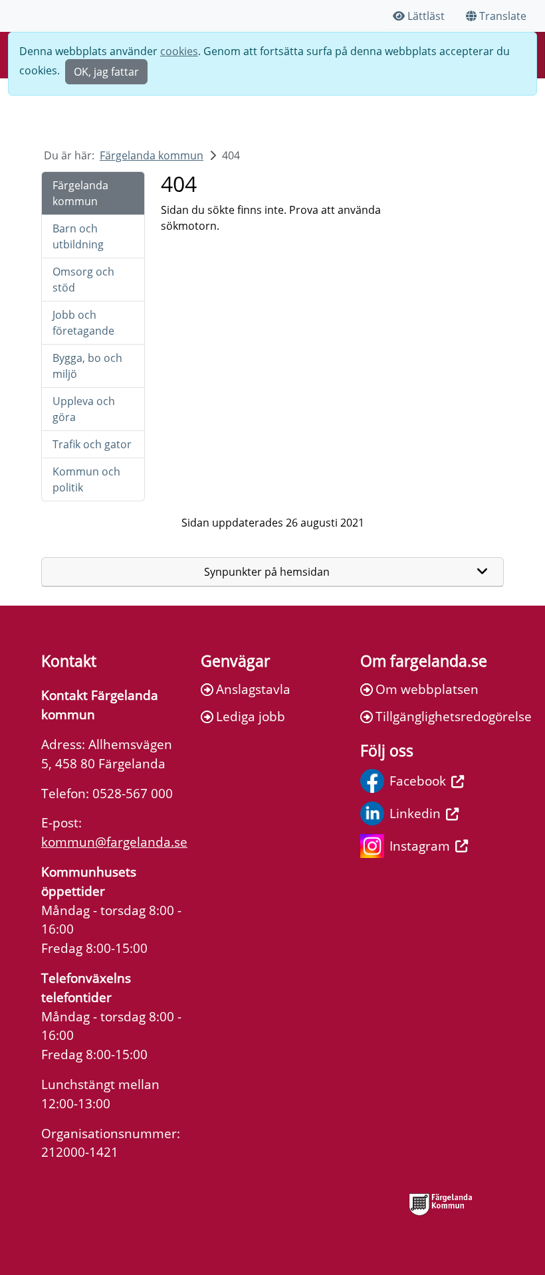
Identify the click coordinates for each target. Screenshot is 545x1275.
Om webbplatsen (427, 689)
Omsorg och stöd (83, 279)
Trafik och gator (92, 444)
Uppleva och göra (84, 409)
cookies (179, 51)
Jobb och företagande (83, 322)
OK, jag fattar (106, 71)
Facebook (417, 781)
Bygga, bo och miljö (87, 366)
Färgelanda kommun (151, 155)
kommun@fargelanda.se (114, 842)
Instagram (419, 846)
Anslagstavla (253, 689)
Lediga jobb (250, 716)
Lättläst (426, 16)
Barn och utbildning (78, 236)
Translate (502, 16)
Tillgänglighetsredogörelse (440, 716)
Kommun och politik (86, 479)
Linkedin (415, 813)
